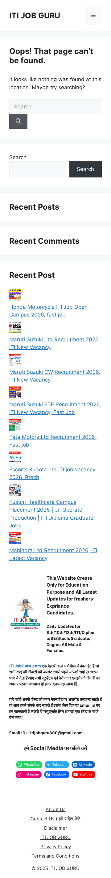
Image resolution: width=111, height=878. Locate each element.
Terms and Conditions (55, 856)
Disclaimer (55, 828)
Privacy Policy (55, 847)
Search (18, 157)
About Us (56, 809)
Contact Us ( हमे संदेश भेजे (55, 819)
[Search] (18, 121)
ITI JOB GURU (34, 15)
